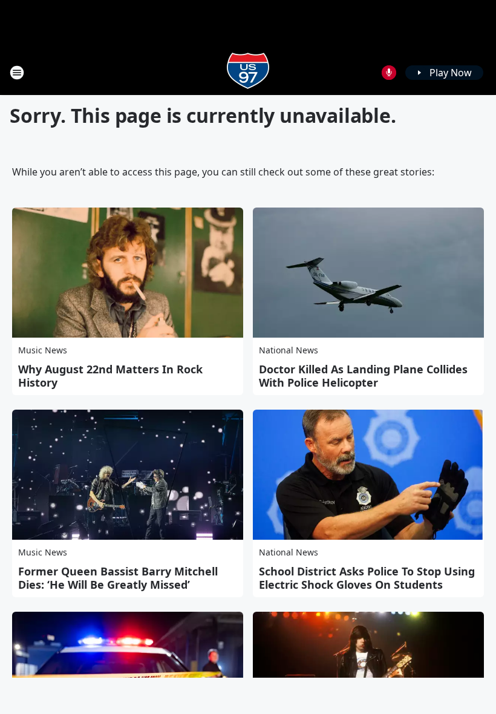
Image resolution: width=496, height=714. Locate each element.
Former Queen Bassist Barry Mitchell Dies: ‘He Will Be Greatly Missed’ (118, 578)
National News (288, 350)
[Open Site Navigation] (17, 72)
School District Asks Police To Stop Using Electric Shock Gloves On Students (367, 578)
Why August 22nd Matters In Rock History (110, 375)
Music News (42, 350)
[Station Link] (248, 72)
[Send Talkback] (389, 72)
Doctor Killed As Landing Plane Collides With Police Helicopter (363, 375)
